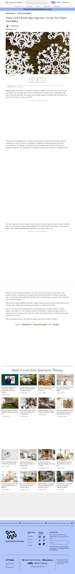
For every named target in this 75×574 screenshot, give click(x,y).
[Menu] (7, 2)
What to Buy (57, 6)
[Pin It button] (13, 71)
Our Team (30, 536)
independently (11, 85)
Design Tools (47, 6)
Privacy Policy (53, 549)
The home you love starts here (56, 523)
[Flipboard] (44, 544)
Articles (38, 6)
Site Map (30, 545)
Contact (30, 542)
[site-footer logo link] (10, 560)
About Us (30, 539)
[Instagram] (40, 537)
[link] (9, 389)
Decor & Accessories (24, 13)
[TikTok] (44, 537)
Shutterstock (12, 75)
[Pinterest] (44, 540)
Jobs (7, 565)
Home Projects (10, 13)
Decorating (29, 6)
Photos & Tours (18, 6)
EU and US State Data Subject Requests (63, 563)
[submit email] (66, 542)
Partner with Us (10, 567)
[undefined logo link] (15, 2)
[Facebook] (40, 540)
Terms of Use (63, 548)
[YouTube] (40, 544)
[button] (66, 71)
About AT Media (10, 563)
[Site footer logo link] (15, 536)
